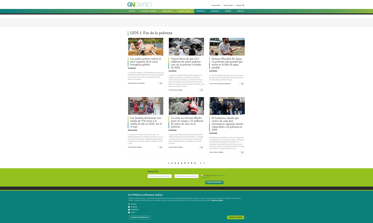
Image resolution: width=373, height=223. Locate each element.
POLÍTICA (132, 11)
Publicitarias (135, 209)
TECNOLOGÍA (166, 11)
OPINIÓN (228, 11)
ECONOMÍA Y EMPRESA (148, 11)
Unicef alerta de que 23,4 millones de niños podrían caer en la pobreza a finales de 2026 (186, 63)
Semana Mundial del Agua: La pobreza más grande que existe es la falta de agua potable (227, 63)
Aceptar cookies (235, 217)
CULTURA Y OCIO (184, 11)
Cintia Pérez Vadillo (176, 90)
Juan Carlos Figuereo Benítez (220, 84)
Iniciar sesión (228, 5)
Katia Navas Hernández (136, 83)
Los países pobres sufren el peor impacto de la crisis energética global (145, 61)
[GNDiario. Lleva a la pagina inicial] (139, 4)
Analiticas (134, 207)
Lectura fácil (215, 5)
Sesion (133, 212)
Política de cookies (217, 200)
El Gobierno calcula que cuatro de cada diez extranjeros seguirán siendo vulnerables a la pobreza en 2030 (227, 124)
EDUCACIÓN (132, 130)
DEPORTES (200, 11)
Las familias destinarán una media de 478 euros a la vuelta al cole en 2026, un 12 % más (146, 122)
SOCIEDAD (214, 11)
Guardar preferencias (139, 217)
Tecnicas (133, 204)
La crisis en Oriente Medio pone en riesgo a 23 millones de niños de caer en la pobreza (187, 122)
